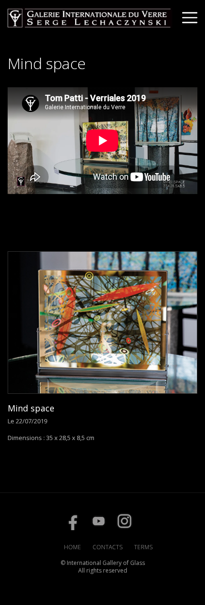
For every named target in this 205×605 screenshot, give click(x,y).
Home (72, 547)
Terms (143, 547)
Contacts (107, 547)
